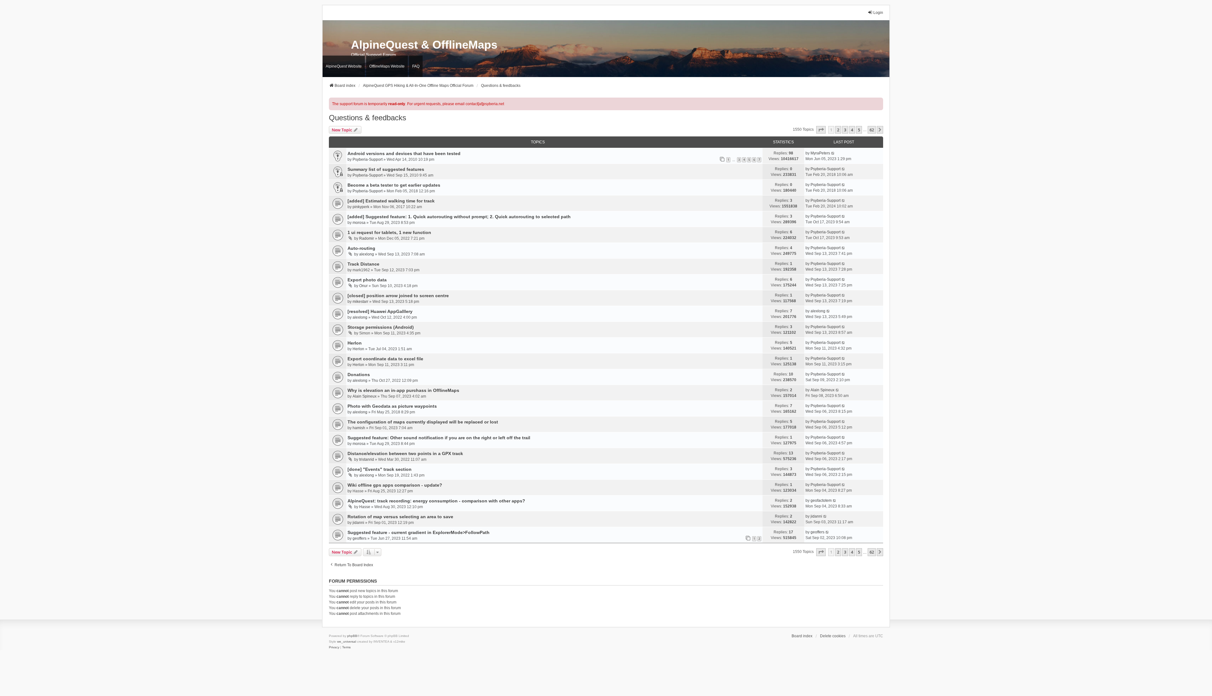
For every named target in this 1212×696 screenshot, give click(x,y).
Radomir (366, 238)
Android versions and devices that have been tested (404, 153)
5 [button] (859, 130)
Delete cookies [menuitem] (833, 636)
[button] (821, 130)
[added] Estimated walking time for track (391, 200)
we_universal (346, 641)
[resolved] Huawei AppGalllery (380, 311)
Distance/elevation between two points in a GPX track (405, 453)
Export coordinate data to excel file (385, 358)
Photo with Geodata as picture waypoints (392, 406)
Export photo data (367, 279)
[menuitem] (334, 647)
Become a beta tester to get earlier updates (394, 185)
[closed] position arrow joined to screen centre (398, 295)
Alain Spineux (365, 396)
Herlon (355, 342)
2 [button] (838, 130)
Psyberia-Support (368, 159)
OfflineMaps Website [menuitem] (387, 66)
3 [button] (845, 130)
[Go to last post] (833, 153)
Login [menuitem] (878, 12)
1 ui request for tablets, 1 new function (389, 232)
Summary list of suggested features (386, 169)
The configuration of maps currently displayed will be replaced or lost (423, 421)
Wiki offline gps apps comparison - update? (395, 485)
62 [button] (872, 130)
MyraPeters (820, 153)
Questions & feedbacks (367, 117)
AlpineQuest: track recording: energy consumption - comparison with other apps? (436, 500)
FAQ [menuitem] (415, 66)
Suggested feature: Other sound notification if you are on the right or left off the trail (439, 437)
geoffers (359, 538)
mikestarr (360, 301)
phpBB (352, 636)
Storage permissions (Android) (381, 327)
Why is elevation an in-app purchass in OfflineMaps (403, 390)
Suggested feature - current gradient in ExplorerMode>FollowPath (419, 532)
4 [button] (852, 130)
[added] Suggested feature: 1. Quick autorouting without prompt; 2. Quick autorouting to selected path (459, 216)
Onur (363, 286)
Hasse (364, 507)
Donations (359, 374)
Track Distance (363, 264)
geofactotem (821, 500)
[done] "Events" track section (380, 469)
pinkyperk (361, 207)
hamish (359, 428)
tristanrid (366, 459)
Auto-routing (361, 248)
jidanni (358, 522)
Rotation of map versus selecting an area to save (400, 516)
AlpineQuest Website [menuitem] (344, 66)
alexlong (366, 254)
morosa (359, 222)
